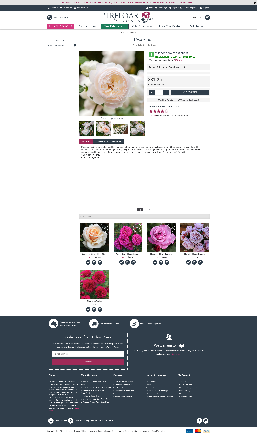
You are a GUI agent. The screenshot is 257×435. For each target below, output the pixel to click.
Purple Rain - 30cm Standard (128, 254)
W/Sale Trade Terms (124, 382)
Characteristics (101, 141)
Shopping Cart (185, 397)
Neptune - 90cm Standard (161, 254)
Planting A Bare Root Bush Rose (96, 402)
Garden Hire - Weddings (157, 391)
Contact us (176, 354)
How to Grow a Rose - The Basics (97, 387)
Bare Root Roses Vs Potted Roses (93, 383)
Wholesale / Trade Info (124, 391)
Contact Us (151, 382)
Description (86, 141)
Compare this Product (189, 100)
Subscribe (88, 362)
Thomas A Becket (94, 301)
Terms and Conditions (124, 397)
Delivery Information (123, 388)
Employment (152, 394)
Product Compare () (188, 388)
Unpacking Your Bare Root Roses (97, 399)
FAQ (149, 385)
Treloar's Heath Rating (92, 396)
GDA (150, 210)
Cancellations (153, 388)
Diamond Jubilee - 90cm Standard (95, 254)
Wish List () (184, 391)
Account (182, 382)
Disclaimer (117, 141)
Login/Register (185, 385)
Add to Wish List (167, 100)
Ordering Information (124, 385)
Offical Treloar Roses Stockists (160, 397)
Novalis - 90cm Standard (194, 254)
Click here (180, 60)
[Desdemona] (112, 83)
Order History (185, 394)
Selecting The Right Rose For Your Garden (94, 391)
